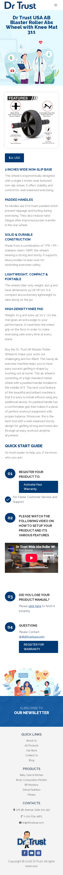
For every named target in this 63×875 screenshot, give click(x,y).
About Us (31, 740)
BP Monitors (31, 784)
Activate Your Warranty (33, 487)
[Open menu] (55, 5)
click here (35, 606)
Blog (31, 760)
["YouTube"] (31, 853)
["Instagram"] (38, 853)
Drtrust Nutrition (31, 789)
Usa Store (31, 750)
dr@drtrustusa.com (31, 636)
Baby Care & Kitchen (31, 775)
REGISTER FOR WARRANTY (34, 647)
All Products (31, 745)
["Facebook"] (25, 853)
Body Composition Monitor (31, 780)
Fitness (32, 794)
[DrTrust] (20, 5)
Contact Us (31, 755)
